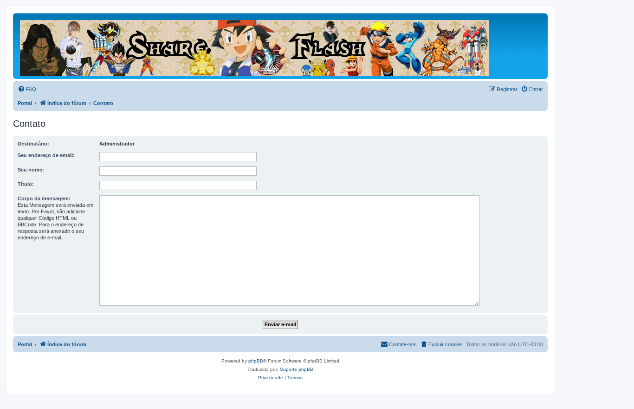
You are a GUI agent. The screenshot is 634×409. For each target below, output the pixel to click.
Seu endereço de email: (46, 155)
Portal (25, 103)
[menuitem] (27, 89)
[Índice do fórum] (255, 46)
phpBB (255, 360)
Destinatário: (33, 143)
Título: (26, 184)
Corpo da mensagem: (44, 198)
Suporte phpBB (296, 369)
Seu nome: (31, 169)
